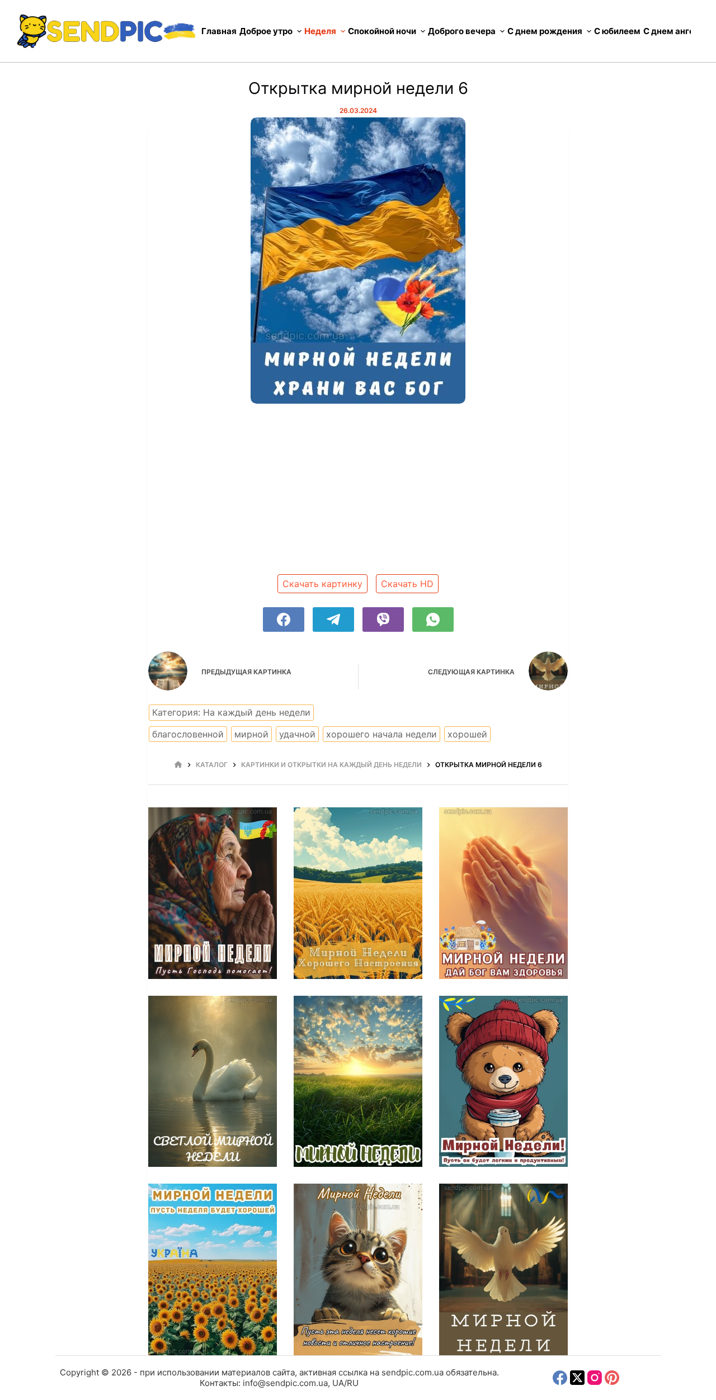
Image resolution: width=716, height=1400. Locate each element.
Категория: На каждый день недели (231, 712)
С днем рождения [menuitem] (544, 31)
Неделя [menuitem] (320, 31)
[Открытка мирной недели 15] (212, 893)
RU (353, 1383)
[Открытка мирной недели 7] (503, 1269)
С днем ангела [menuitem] (673, 31)
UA (338, 1383)
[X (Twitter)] (577, 1377)
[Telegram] (333, 619)
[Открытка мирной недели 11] (358, 1081)
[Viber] (383, 619)
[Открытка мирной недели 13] (503, 893)
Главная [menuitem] (219, 31)
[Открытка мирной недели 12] (212, 1081)
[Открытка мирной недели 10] (503, 1081)
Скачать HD (407, 583)
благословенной (188, 734)
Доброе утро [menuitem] (266, 31)
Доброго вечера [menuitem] (462, 31)
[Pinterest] (612, 1377)
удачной (297, 734)
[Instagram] (594, 1377)
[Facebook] (283, 619)
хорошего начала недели (381, 734)
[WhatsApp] (433, 619)
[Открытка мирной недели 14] (358, 893)
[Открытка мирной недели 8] (358, 1269)
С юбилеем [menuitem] (617, 31)
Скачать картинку (322, 583)
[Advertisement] (358, 493)
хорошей (467, 734)
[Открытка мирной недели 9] (212, 1269)
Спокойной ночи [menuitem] (382, 31)
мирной (251, 734)
